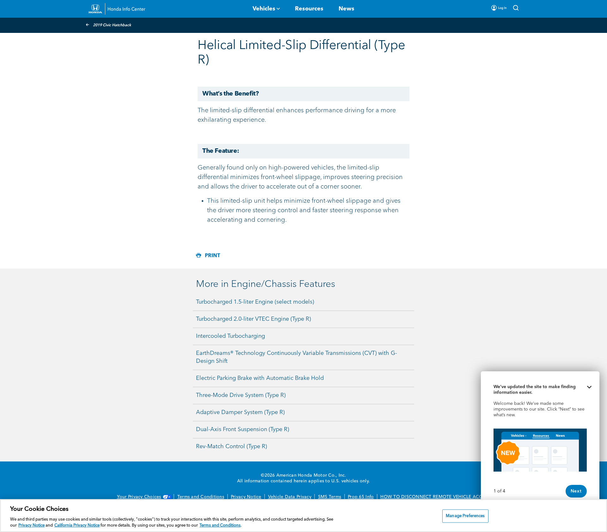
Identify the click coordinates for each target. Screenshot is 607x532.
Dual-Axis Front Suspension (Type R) (242, 429)
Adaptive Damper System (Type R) (240, 412)
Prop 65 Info (361, 497)
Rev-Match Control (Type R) (231, 446)
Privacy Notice (246, 497)
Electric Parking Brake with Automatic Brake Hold (260, 378)
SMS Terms (329, 497)
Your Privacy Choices (139, 497)
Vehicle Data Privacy (289, 497)
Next (576, 491)
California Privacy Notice (77, 525)
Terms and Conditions (200, 497)
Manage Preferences (465, 516)
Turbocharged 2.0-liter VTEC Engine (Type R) (253, 319)
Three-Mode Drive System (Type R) (240, 395)
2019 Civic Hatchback (112, 25)
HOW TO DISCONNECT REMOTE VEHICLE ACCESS (435, 497)
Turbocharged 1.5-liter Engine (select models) (255, 302)
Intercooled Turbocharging (230, 336)
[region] (303, 515)
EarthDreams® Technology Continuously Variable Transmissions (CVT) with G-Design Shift (296, 357)
